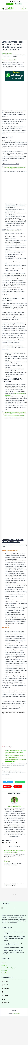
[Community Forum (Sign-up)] (8, 968)
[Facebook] (12, 1)
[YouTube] (10, 1)
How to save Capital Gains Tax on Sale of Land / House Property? (14, 884)
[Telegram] (17, 843)
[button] (9, 4)
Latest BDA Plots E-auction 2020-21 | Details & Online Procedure (13, 864)
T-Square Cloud (16, 1013)
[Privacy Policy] (4, 973)
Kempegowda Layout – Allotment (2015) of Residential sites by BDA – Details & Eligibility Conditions (14, 856)
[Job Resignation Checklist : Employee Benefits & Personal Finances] (14, 944)
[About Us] (3, 963)
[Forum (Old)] (4, 970)
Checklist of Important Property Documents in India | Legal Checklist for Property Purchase (15, 752)
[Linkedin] (14, 1)
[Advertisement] (14, 26)
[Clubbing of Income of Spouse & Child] (12, 947)
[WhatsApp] (10, 843)
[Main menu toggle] (22, 8)
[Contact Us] (4, 965)
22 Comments (5, 60)
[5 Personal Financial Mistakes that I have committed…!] (14, 933)
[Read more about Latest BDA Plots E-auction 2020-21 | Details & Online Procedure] (7, 861)
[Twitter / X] (17, 1)
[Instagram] (19, 1)
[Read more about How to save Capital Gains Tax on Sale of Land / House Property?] (14, 875)
